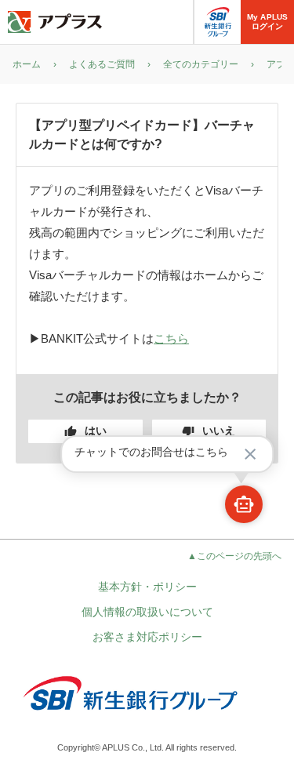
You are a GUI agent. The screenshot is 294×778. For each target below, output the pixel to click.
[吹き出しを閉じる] (250, 454)
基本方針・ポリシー (147, 586)
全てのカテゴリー (200, 64)
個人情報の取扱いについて (147, 611)
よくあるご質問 (102, 64)
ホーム (27, 64)
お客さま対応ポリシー (147, 637)
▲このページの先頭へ (234, 556)
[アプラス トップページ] (55, 22)
